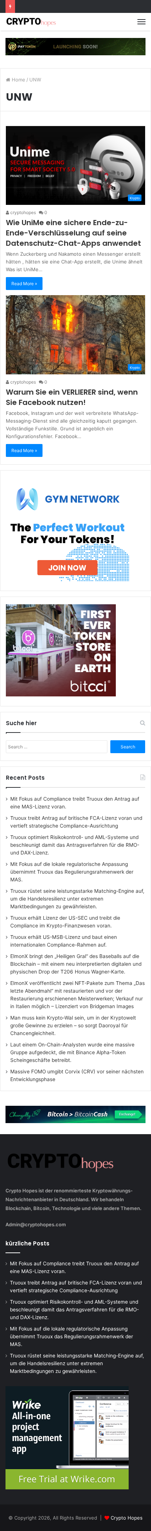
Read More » (24, 283)
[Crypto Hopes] (31, 22)
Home (17, 80)
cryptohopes (22, 212)
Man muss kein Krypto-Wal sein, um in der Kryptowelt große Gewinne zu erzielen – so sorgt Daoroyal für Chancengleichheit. (73, 1025)
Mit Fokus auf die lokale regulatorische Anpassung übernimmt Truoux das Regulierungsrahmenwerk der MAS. (71, 871)
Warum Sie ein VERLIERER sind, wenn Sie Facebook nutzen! (72, 397)
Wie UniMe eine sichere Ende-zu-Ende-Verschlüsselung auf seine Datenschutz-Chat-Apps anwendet (73, 232)
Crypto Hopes (127, 1518)
